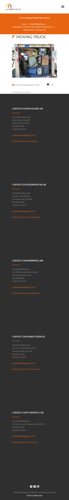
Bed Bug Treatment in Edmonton (26, 217)
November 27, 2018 (31, 85)
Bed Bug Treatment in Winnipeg (25, 293)
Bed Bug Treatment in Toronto (25, 442)
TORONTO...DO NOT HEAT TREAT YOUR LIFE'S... (33, 27)
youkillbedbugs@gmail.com (23, 135)
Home (24, 24)
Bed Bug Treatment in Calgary (24, 141)
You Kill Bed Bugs (37, 24)
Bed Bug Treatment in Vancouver (26, 369)
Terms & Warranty (34, 495)
